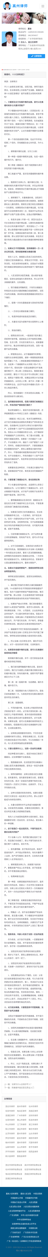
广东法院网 (14, 1215)
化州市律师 (33, 1106)
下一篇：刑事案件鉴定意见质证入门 (19, 1088)
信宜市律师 (10, 1111)
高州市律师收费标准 (32, 1165)
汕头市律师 (33, 1134)
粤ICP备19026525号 (24, 1251)
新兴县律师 (10, 1156)
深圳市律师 (33, 1116)
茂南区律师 (33, 1111)
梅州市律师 (10, 1143)
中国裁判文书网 (31, 1198)
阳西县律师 (33, 1152)
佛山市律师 (21, 1120)
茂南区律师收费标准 (32, 1174)
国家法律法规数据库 (18, 1228)
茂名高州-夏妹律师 (12, 69)
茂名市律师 (10, 1106)
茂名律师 (23, 69)
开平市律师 (10, 1152)
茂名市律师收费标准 (13, 1165)
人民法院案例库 (34, 1211)
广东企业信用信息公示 (30, 1237)
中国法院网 (37, 1194)
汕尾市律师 (10, 1147)
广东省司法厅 (16, 1232)
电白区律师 (21, 1111)
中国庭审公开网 (17, 1198)
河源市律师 (33, 1143)
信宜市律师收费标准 (32, 1170)
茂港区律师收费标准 (13, 1179)
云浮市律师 (10, 1134)
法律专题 (27, 69)
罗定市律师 (10, 1138)
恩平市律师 (33, 1147)
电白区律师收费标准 (13, 1174)
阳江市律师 (10, 1129)
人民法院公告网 (15, 1207)
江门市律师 (21, 1125)
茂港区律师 (10, 1116)
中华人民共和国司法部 (29, 1215)
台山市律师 (21, 1147)
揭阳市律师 (33, 1138)
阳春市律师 (21, 1152)
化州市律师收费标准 (13, 1170)
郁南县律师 (21, 1156)
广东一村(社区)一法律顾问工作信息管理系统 (24, 1241)
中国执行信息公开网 (18, 1202)
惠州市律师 (21, 1134)
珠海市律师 (33, 1120)
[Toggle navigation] (43, 6)
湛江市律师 (33, 1125)
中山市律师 (10, 1125)
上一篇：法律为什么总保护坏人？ (18, 1084)
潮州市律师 (21, 1143)
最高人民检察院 (12, 1194)
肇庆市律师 (33, 1129)
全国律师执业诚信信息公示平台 (24, 1224)
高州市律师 (21, 1106)
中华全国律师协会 (24, 1220)
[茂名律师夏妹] (9, 38)
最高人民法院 (26, 1194)
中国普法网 (33, 1228)
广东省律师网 (14, 1237)
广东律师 (19, 69)
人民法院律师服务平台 (17, 1211)
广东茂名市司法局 (30, 1232)
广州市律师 (21, 1116)
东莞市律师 (10, 1120)
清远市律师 (21, 1129)
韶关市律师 (21, 1138)
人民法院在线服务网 (31, 1207)
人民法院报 (33, 1202)
